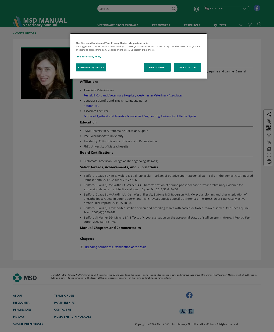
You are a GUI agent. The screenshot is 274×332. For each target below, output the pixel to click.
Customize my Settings (91, 67)
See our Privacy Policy (89, 56)
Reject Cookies (157, 67)
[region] (138, 56)
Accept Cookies (187, 67)
